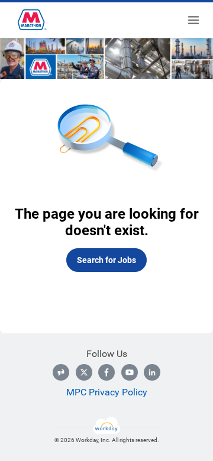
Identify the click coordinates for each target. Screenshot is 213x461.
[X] (84, 372)
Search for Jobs (106, 260)
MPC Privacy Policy (106, 392)
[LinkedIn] (152, 372)
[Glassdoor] (61, 372)
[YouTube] (129, 372)
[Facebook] (106, 372)
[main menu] (193, 20)
